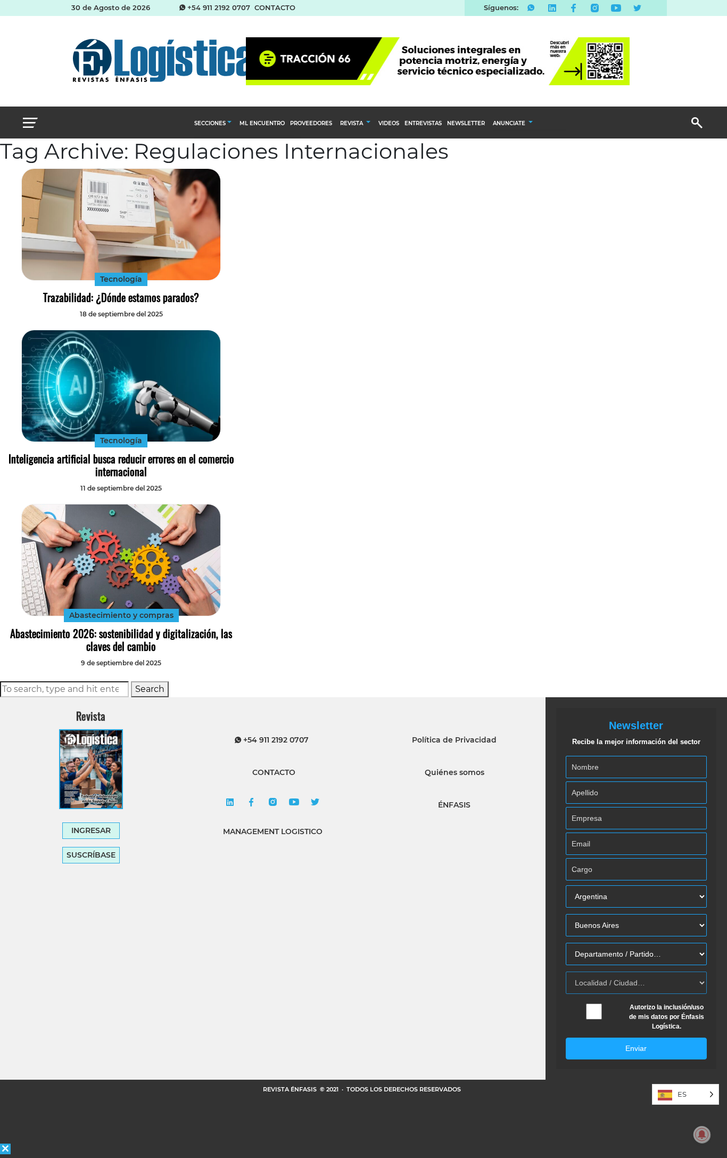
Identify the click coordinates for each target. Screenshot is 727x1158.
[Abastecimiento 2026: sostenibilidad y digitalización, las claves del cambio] (121, 560)
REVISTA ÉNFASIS (290, 1089)
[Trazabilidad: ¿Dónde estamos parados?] (121, 224)
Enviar (636, 1048)
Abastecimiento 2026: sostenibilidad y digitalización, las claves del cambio (121, 639)
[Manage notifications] (702, 1134)
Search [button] (149, 689)
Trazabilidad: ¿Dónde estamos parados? (121, 297)
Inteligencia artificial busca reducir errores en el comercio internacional (121, 465)
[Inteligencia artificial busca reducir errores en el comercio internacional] (121, 386)
